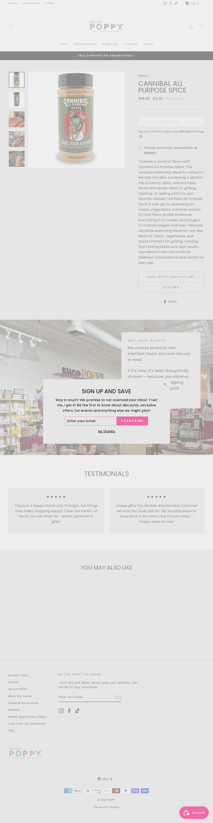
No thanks (106, 431)
